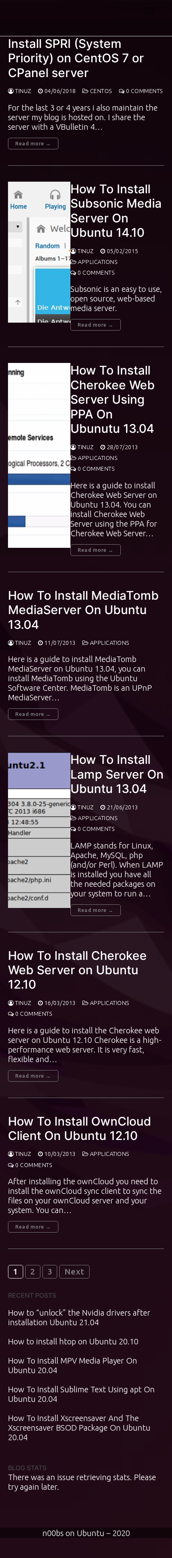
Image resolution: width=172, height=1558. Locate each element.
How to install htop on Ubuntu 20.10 (73, 1341)
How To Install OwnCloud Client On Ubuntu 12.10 (79, 1128)
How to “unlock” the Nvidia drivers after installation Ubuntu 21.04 (79, 1317)
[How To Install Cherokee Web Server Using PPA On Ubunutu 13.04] (39, 455)
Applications (97, 262)
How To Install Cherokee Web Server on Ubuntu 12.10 (77, 970)
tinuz (23, 91)
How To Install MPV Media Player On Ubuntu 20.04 (72, 1365)
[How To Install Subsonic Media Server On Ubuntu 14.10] (39, 252)
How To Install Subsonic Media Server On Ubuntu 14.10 (116, 211)
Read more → (33, 143)
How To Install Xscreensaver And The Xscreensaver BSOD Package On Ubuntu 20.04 (79, 1427)
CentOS (100, 91)
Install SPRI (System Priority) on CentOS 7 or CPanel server (76, 58)
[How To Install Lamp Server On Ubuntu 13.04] (39, 830)
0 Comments (143, 91)
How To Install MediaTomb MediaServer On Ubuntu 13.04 (83, 610)
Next (74, 1271)
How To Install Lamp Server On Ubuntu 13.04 (117, 774)
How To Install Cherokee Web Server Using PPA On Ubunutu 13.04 (112, 399)
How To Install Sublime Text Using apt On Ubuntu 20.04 (81, 1394)
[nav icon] (149, 10)
